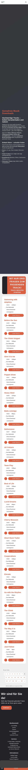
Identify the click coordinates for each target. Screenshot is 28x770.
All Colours (9, 447)
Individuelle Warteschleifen (14, 747)
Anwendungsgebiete (14, 731)
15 (24, 677)
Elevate (7, 574)
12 (15, 677)
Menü (2, 2)
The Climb (8, 611)
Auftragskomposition (14, 743)
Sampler (14, 733)
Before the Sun (10, 320)
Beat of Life (9, 484)
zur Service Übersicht (14, 749)
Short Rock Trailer (12, 538)
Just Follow (9, 647)
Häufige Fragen (14, 755)
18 (13, 681)
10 (9, 677)
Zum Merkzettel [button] (10, 307)
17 (10, 681)
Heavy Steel (9, 393)
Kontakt (6, 707)
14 (21, 677)
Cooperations (10, 556)
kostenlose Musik (14, 735)
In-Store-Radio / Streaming (14, 741)
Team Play (8, 465)
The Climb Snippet (12, 338)
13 (18, 677)
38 (21, 681)
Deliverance (9, 429)
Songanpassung (14, 745)
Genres (14, 727)
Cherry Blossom (11, 520)
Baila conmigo (10, 411)
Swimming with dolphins (10, 301)
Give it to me (9, 357)
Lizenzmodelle (14, 757)
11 (12, 677)
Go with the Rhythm (12, 592)
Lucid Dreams (10, 502)
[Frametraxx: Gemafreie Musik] (6, 2)
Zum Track (16, 315)
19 (16, 681)
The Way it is (9, 629)
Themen (14, 729)
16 (6, 681)
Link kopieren (9, 312)
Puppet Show (10, 375)
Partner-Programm (14, 759)
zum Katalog (14, 725)
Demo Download (10, 309)
